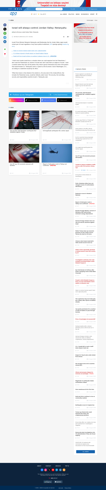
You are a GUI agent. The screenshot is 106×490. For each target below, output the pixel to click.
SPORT (92, 14)
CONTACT (48, 466)
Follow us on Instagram (17, 100)
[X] (13, 9)
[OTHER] (95, 14)
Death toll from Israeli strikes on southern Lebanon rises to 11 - (34, 56)
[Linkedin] (19, 9)
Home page (90, 20)
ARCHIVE (58, 466)
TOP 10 (67, 466)
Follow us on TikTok (32, 100)
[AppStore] (58, 481)
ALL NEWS (63, 14)
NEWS (78, 14)
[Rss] (21, 9)
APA (51, 44)
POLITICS (71, 14)
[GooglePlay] (48, 481)
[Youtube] (15, 9)
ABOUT (39, 466)
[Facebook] (42, 470)
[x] (49, 470)
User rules (61, 487)
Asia (96, 20)
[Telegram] (17, 9)
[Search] (60, 9)
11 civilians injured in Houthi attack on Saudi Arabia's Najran (30, 53)
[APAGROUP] (53, 478)
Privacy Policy (68, 487)
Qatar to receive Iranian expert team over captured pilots (29, 50)
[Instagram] (11, 9)
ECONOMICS (85, 14)
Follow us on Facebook (48, 100)
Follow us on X (63, 100)
